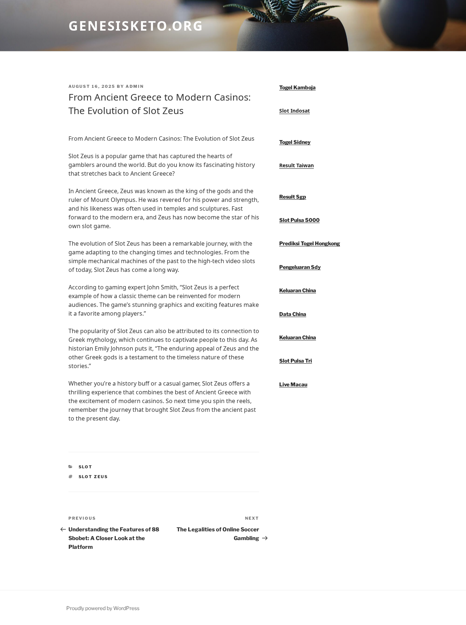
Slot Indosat (294, 110)
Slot (86, 466)
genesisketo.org (136, 26)
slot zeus (93, 476)
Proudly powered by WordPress (102, 608)
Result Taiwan (296, 165)
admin (135, 86)
